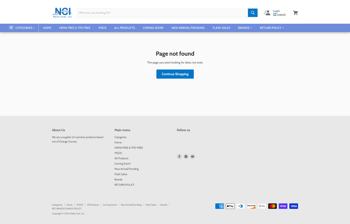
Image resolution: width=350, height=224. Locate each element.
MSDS (102, 28)
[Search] (253, 13)
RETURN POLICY (271, 28)
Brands (244, 28)
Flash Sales (221, 28)
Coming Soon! (153, 28)
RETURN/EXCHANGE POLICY (66, 208)
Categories (24, 28)
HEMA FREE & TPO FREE (74, 28)
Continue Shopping (175, 74)
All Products (124, 28)
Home (47, 28)
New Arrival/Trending (188, 28)
